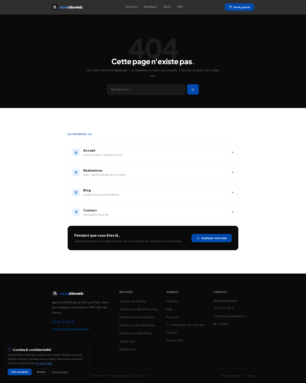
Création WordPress (132, 301)
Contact (172, 332)
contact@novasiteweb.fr (70, 329)
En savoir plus (44, 363)
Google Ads (127, 341)
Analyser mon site (213, 238)
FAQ (180, 7)
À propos (173, 317)
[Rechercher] (193, 89)
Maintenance (127, 349)
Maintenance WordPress (135, 333)
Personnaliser (60, 372)
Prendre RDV (175, 340)
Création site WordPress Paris (138, 309)
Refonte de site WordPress (137, 325)
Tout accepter (19, 372)
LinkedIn (223, 324)
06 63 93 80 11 (63, 322)
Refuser (41, 372)
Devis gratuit (241, 7)
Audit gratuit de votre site (187, 325)
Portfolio (172, 301)
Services (131, 7)
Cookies (249, 375)
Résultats (150, 7)
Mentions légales (231, 375)
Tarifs (167, 7)
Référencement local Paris (136, 317)
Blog (169, 309)
